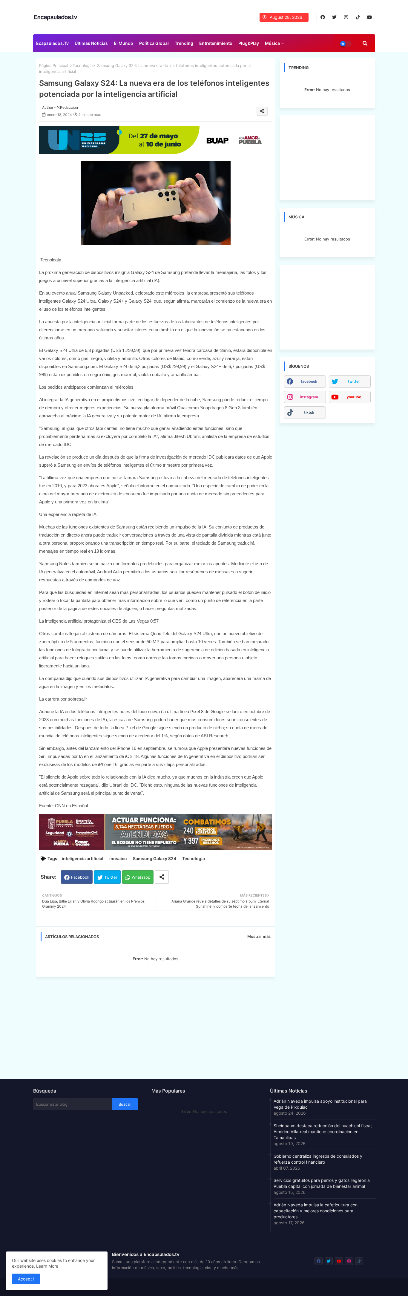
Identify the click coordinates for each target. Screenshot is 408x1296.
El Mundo (123, 43)
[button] (365, 43)
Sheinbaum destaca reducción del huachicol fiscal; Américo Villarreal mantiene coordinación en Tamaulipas (323, 1131)
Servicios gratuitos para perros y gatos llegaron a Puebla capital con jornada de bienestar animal (322, 1183)
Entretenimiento (215, 43)
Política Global (154, 43)
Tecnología (83, 65)
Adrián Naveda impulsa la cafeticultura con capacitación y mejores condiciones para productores (316, 1210)
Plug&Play (248, 43)
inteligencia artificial (82, 858)
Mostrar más (259, 936)
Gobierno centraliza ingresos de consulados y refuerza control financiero (318, 1159)
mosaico (118, 858)
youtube (354, 397)
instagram (309, 397)
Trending (184, 43)
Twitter (110, 877)
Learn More (47, 1266)
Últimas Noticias (91, 43)
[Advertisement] (159, 1026)
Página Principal (53, 65)
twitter (354, 381)
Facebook (80, 877)
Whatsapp (141, 877)
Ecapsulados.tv (52, 43)
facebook (309, 381)
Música (272, 43)
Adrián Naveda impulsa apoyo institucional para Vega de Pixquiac (320, 1104)
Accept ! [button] (26, 1278)
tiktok (309, 412)
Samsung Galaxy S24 (154, 858)
